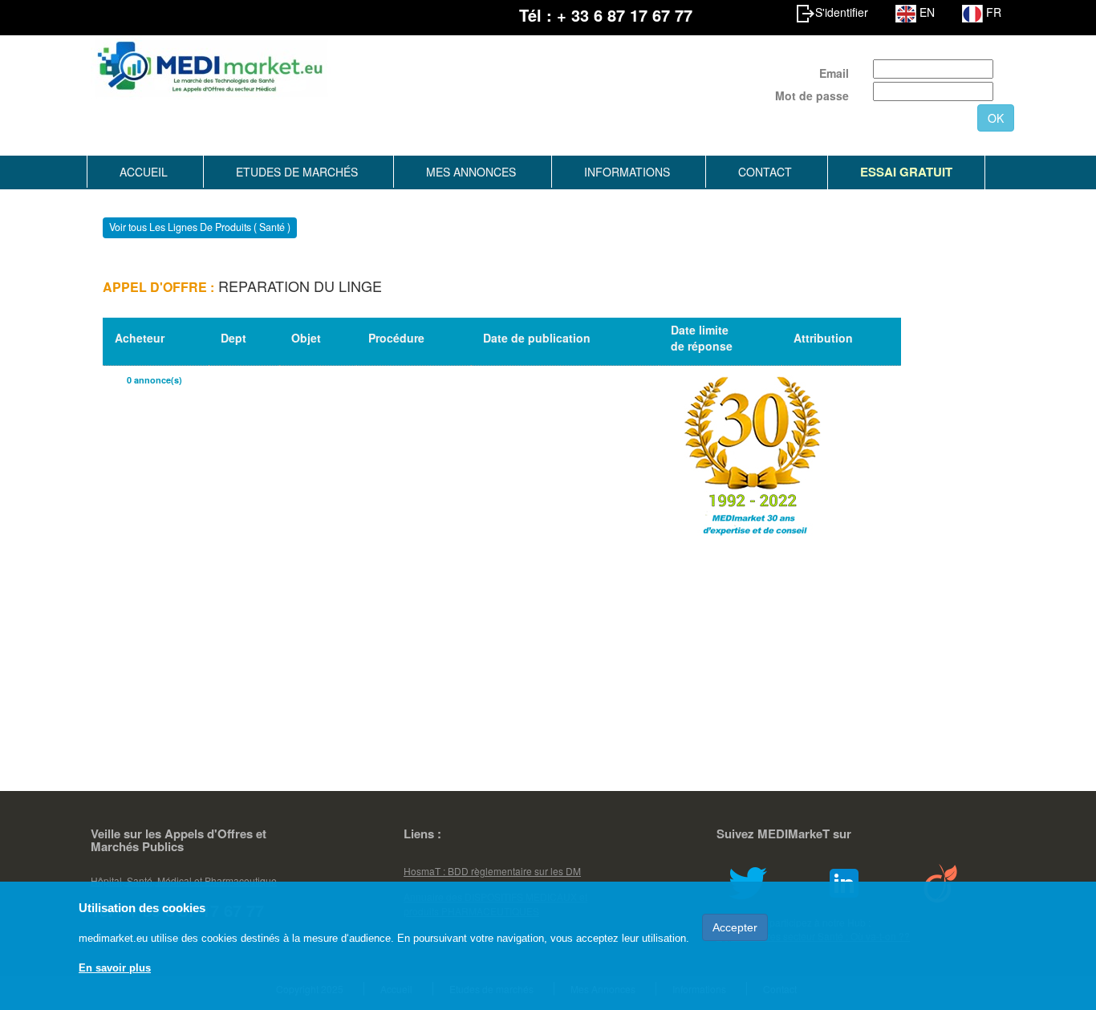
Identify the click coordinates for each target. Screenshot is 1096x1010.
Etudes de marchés (297, 172)
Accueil (144, 172)
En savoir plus (115, 968)
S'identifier (841, 12)
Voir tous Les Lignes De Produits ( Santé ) (199, 227)
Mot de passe (812, 95)
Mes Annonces (471, 172)
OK (996, 118)
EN (925, 12)
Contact (765, 172)
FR (992, 12)
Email (834, 73)
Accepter (734, 927)
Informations (627, 172)
